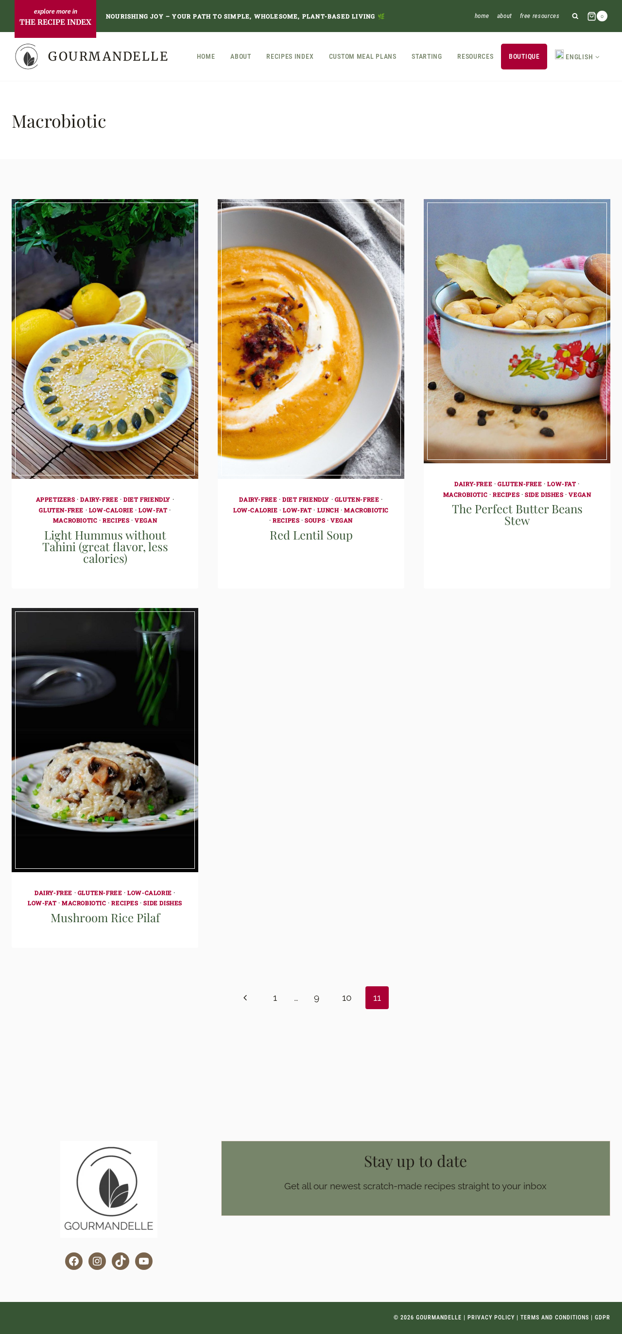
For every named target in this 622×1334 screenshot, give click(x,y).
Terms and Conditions (554, 1317)
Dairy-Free (99, 499)
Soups (315, 520)
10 (347, 997)
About (504, 15)
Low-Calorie (111, 510)
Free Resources (540, 15)
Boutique (524, 56)
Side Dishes (544, 494)
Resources (475, 56)
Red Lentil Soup (311, 534)
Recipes (116, 520)
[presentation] (105, 339)
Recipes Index (289, 56)
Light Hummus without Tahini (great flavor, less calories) (105, 546)
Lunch (328, 510)
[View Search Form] (575, 16)
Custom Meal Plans (363, 56)
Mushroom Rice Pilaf (105, 917)
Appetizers (55, 499)
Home (482, 15)
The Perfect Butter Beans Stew (517, 514)
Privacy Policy (491, 1317)
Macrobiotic (75, 520)
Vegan (146, 520)
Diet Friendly (147, 499)
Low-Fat (152, 510)
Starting (427, 56)
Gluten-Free (61, 510)
